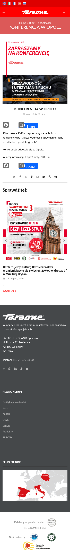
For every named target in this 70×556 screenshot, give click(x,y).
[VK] (26, 177)
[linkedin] (44, 177)
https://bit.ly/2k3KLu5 (38, 157)
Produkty (8, 431)
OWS (6, 420)
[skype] (55, 177)
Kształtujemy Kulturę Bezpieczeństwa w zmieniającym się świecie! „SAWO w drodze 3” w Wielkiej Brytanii (35, 271)
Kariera (6, 414)
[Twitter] (15, 177)
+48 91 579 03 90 (23, 360)
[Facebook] (20, 177)
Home (22, 23)
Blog (31, 23)
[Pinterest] (32, 177)
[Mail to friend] (38, 177)
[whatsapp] (50, 177)
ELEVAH (7, 437)
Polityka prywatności (14, 402)
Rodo (5, 408)
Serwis (6, 426)
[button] (6, 240)
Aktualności (44, 23)
